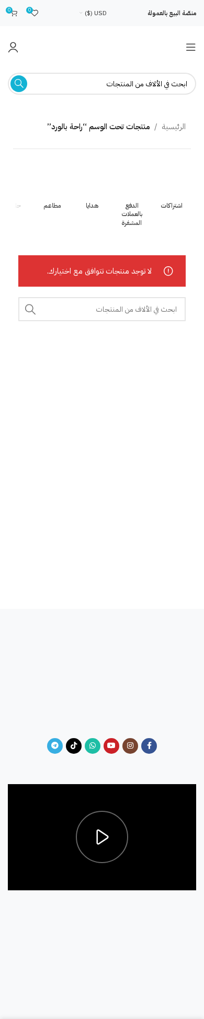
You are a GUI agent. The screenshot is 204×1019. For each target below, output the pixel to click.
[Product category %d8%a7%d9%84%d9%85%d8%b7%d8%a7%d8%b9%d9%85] (52, 188)
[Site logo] (102, 46)
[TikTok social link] (74, 746)
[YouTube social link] (111, 746)
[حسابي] (13, 47)
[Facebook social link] (149, 746)
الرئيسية (174, 126)
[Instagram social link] (130, 746)
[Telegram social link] (55, 746)
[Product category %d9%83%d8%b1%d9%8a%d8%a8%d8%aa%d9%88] (132, 197)
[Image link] (102, 680)
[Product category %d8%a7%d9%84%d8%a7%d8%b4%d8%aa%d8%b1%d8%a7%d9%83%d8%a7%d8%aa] (171, 188)
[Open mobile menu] (190, 47)
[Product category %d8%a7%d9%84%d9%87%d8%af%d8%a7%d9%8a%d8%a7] (92, 188)
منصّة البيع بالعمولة (172, 13)
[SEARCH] (18, 83)
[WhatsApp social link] (92, 746)
